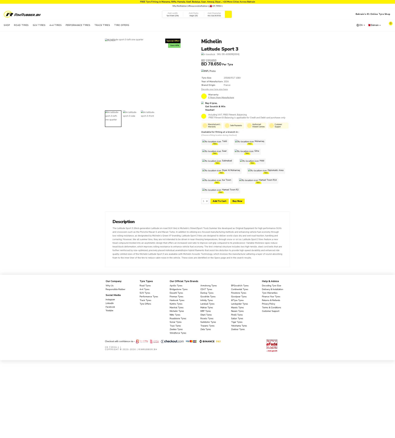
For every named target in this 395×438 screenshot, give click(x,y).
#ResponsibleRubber (198, 6)
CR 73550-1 (217, 6)
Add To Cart (219, 201)
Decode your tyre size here (214, 89)
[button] (389, 25)
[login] (383, 25)
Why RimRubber (179, 6)
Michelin (211, 41)
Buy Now (237, 201)
